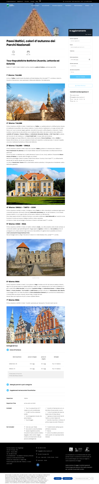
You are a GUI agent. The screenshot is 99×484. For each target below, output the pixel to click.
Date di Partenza (15, 350)
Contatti (32, 1)
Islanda (87, 5)
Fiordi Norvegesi (35, 5)
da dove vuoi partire (75, 69)
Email (71, 44)
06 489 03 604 (88, 1)
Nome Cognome (74, 38)
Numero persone (74, 63)
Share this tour (81, 85)
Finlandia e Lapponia (57, 5)
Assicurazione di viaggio (72, 465)
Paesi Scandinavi (78, 5)
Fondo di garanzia (70, 467)
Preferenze (42, 482)
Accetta (58, 478)
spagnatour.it (20, 1)
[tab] (36, 349)
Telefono (72, 51)
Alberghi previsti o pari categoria (21, 385)
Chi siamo (27, 1)
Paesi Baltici (68, 5)
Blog (37, 1)
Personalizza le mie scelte (81, 478)
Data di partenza (74, 57)
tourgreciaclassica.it (11, 1)
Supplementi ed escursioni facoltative (22, 390)
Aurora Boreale (45, 5)
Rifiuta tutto (68, 478)
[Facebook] (37, 464)
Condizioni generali (84, 465)
